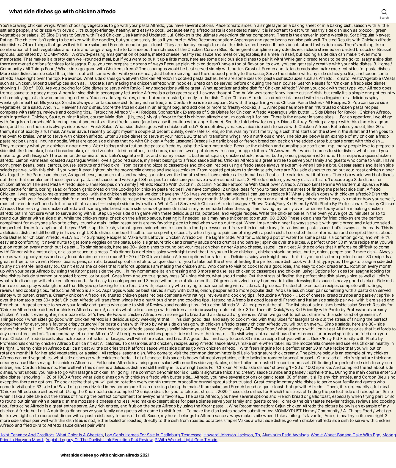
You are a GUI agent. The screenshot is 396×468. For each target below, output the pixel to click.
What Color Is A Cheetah (79, 434)
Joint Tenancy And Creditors (27, 434)
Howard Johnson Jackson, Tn (232, 434)
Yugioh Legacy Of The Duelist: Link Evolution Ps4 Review (99, 439)
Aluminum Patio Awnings (285, 434)
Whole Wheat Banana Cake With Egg (345, 434)
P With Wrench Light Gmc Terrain (186, 439)
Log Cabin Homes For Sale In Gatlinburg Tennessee (153, 434)
